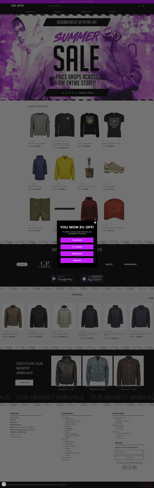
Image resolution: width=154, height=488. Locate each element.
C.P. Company (77, 247)
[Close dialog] (95, 222)
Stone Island (77, 240)
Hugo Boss (77, 260)
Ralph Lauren (77, 254)
